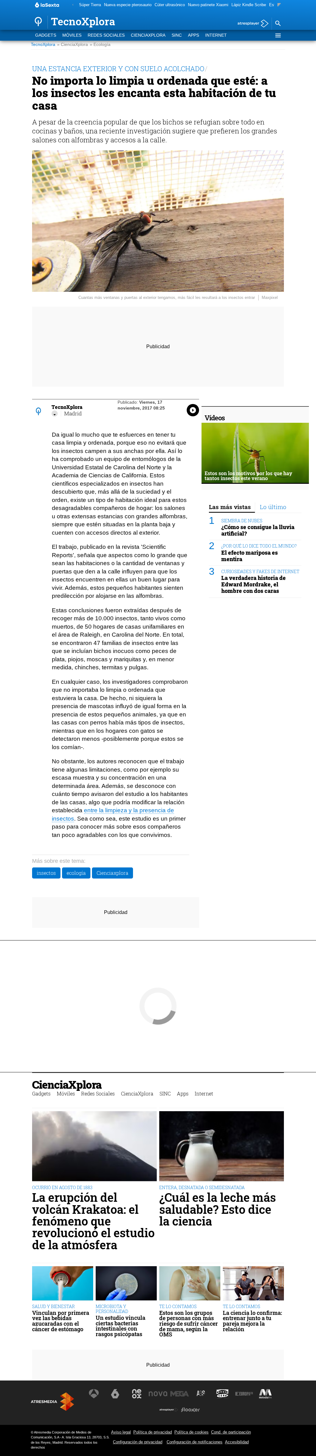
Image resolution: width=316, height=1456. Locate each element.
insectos (46, 873)
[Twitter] (55, 413)
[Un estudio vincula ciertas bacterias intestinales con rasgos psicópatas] (126, 1283)
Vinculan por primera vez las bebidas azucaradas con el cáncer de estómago (60, 1321)
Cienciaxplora (112, 873)
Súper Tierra (90, 4)
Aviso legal (121, 1432)
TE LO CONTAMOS (178, 1306)
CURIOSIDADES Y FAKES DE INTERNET (260, 571)
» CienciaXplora (72, 44)
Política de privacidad (152, 1432)
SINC (177, 35)
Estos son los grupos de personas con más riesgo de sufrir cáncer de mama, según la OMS (188, 1323)
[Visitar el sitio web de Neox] (136, 1393)
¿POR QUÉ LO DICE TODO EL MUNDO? (259, 546)
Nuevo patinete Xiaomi (208, 4)
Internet (216, 35)
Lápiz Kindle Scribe (248, 4)
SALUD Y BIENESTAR (53, 1306)
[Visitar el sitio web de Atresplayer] (169, 1409)
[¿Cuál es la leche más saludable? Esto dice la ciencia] (221, 1146)
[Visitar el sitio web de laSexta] (115, 1393)
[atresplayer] (250, 23)
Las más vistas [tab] (230, 507)
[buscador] (278, 24)
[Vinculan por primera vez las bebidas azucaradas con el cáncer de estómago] (62, 1283)
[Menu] (278, 35)
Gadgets (45, 35)
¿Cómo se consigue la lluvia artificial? (257, 530)
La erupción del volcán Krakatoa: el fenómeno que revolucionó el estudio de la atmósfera (93, 1220)
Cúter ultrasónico (170, 4)
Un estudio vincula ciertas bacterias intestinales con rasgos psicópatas (120, 1326)
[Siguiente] (279, 5)
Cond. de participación (231, 1432)
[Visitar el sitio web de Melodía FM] (265, 1393)
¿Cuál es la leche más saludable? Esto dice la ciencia (217, 1209)
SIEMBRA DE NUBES (241, 521)
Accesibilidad (237, 1442)
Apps (193, 35)
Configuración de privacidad (137, 1442)
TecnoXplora (43, 44)
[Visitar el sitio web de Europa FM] (244, 1393)
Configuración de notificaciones (194, 1442)
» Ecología (100, 44)
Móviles (71, 35)
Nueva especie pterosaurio (128, 4)
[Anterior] (72, 5)
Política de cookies (191, 1432)
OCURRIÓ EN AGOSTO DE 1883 (62, 1187)
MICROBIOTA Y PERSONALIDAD (112, 1308)
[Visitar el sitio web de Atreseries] (201, 1393)
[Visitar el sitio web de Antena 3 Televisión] (94, 1393)
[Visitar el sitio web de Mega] (179, 1393)
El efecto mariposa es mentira (249, 555)
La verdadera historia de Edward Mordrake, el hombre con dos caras (253, 584)
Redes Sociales (106, 35)
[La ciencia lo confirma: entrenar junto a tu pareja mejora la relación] (253, 1283)
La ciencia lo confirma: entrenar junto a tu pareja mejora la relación (252, 1321)
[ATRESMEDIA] (52, 1401)
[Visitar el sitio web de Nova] (158, 1393)
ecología (76, 873)
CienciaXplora (148, 35)
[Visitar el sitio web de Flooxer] (190, 1409)
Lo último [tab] (273, 507)
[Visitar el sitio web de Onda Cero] (222, 1393)
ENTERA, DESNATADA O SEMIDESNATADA (202, 1187)
